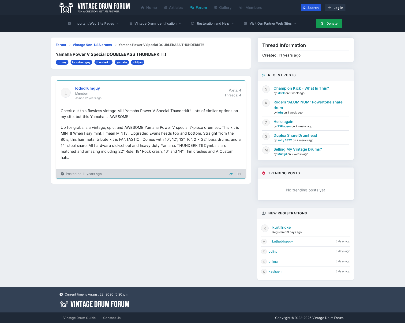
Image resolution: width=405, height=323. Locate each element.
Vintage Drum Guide (79, 318)
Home (151, 7)
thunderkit (103, 62)
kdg (281, 112)
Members (253, 7)
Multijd (283, 154)
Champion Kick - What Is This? (301, 88)
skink (281, 93)
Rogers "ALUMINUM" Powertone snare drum (308, 105)
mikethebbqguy (281, 241)
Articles (176, 7)
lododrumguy (81, 62)
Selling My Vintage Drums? (298, 149)
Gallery (225, 7)
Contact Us (112, 318)
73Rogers (285, 126)
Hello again (283, 121)
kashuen (275, 271)
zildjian (137, 62)
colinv (273, 251)
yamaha (121, 62)
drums (62, 62)
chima (273, 261)
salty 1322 (285, 140)
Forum (201, 7)
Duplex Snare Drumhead (295, 135)
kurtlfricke (281, 227)
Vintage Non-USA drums (92, 45)
